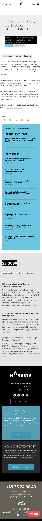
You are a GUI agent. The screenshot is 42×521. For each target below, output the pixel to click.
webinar (18, 56)
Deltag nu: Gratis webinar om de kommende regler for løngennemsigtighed (20, 339)
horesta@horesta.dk (21, 390)
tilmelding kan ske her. (14, 108)
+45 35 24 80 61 (22, 509)
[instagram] (14, 396)
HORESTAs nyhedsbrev (21, 467)
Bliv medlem (21, 434)
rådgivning (27, 56)
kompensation (8, 56)
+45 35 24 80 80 (22, 386)
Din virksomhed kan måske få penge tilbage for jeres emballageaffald (21, 314)
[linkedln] (22, 396)
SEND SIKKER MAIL (20, 401)
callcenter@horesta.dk (21, 494)
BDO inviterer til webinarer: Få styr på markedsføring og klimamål (15, 285)
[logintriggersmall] (38, 4)
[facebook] (18, 396)
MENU (28, 4)
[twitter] (27, 396)
